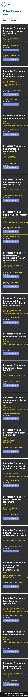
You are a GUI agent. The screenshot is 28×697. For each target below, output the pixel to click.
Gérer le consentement (8, 695)
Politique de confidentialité (21, 695)
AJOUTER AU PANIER (11, 50)
